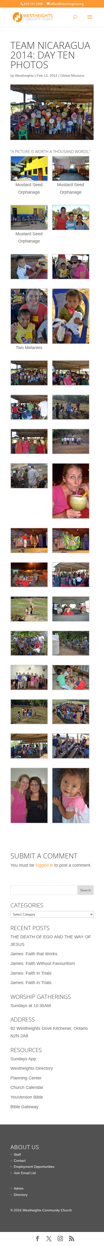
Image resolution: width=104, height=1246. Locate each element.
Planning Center (26, 1078)
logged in (44, 865)
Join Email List (25, 1173)
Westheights (24, 75)
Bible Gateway (24, 1106)
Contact (20, 1160)
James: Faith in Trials (31, 973)
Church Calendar (26, 1087)
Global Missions (72, 75)
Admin (18, 1188)
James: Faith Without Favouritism (42, 963)
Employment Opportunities (34, 1167)
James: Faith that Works (33, 953)
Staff (17, 1154)
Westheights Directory (31, 1068)
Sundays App (23, 1058)
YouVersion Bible (26, 1097)
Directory (21, 1195)
